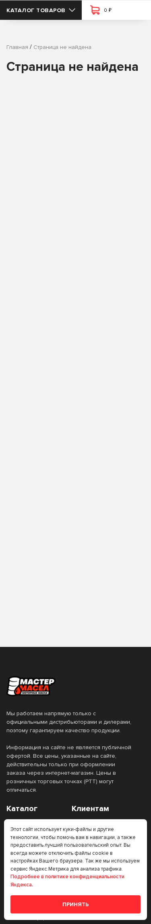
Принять (75, 904)
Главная (17, 47)
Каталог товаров (36, 10)
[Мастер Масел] (69, 686)
